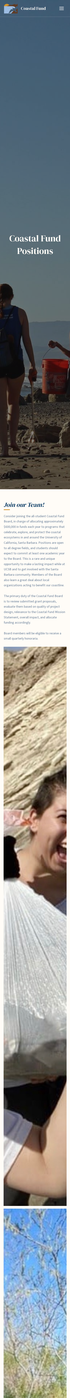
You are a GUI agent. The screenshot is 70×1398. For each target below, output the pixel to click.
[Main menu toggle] (61, 8)
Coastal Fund (33, 8)
